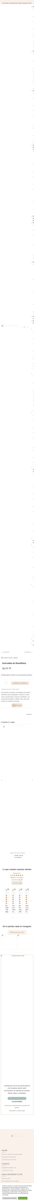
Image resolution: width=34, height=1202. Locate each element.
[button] (30, 327)
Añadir (18, 855)
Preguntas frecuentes (9, 1157)
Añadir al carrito (20, 683)
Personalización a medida (10, 1181)
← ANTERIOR (5, 652)
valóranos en (16, 883)
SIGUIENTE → (28, 652)
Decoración (8, 689)
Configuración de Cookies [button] (9, 1198)
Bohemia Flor (6, 1178)
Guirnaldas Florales (15, 689)
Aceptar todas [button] (22, 1198)
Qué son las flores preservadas (12, 1154)
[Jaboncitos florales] (17, 789)
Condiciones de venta (9, 1159)
